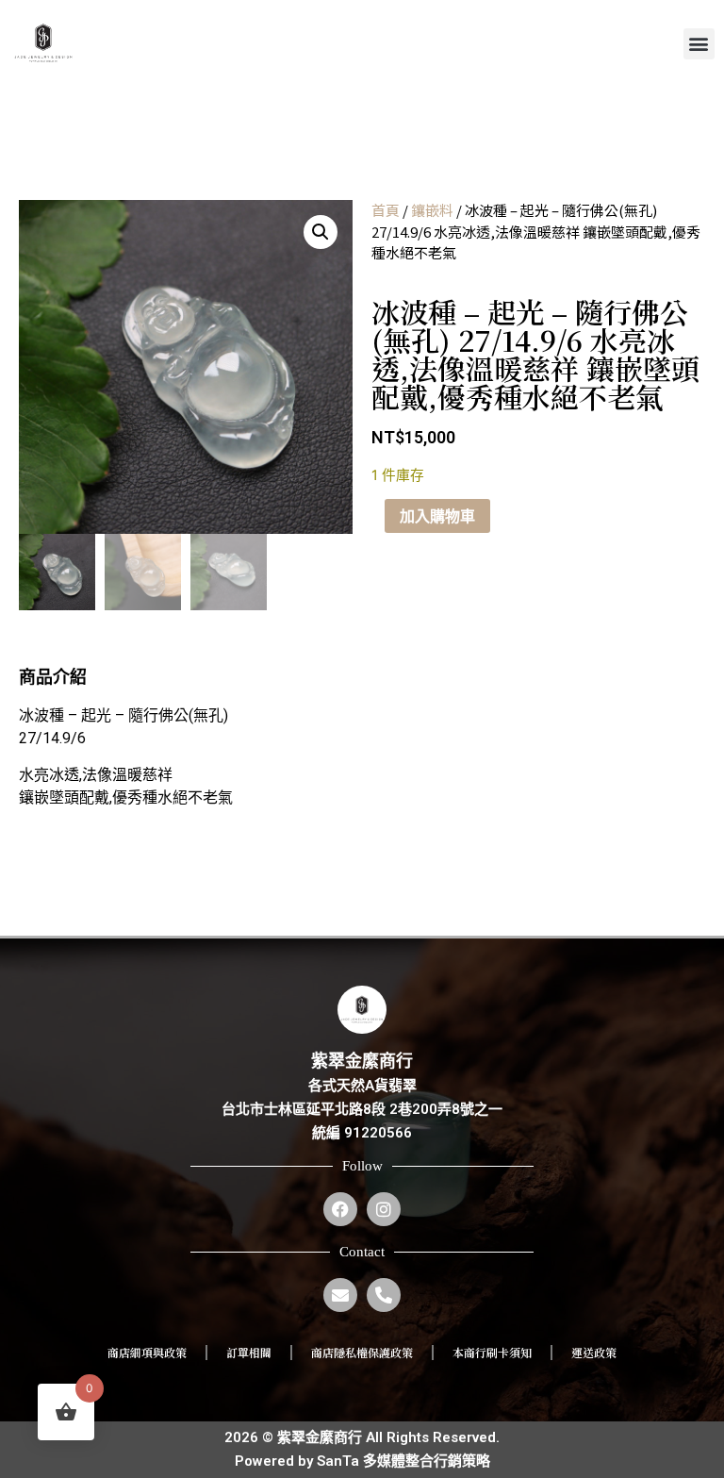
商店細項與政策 (147, 1352)
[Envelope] (340, 1295)
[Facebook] (340, 1209)
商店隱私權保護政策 (362, 1352)
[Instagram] (384, 1209)
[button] (699, 43)
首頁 (385, 210)
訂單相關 (249, 1352)
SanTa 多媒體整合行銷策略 (403, 1461)
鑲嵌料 (432, 210)
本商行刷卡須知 (492, 1352)
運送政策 (594, 1352)
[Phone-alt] (384, 1295)
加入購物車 (437, 516)
